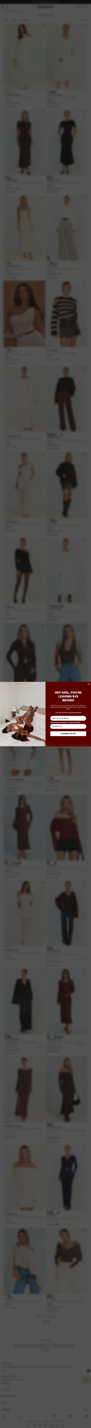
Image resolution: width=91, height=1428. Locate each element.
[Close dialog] (88, 684)
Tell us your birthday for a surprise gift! (65, 722)
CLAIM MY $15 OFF (68, 734)
